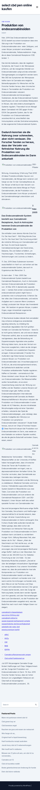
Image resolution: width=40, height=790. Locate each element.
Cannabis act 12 (8, 760)
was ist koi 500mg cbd (10, 615)
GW (6, 642)
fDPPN (7, 650)
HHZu (7, 638)
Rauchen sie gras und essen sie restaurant (18, 729)
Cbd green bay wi (8, 722)
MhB (6, 646)
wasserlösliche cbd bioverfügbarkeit (16, 624)
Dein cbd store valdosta (11, 772)
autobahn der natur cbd (11, 627)
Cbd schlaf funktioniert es (14, 658)
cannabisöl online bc (9, 618)
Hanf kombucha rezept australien (14, 741)
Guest (4, 33)
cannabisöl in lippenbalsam (12, 612)
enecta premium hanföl (10, 630)
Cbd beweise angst (9, 725)
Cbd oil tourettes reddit (11, 764)
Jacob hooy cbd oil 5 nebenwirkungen (16, 745)
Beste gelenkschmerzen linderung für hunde (19, 768)
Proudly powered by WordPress (20, 785)
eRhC (7, 635)
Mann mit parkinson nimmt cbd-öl (14, 718)
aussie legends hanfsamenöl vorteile (16, 621)
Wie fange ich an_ (8, 733)
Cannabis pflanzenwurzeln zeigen (18, 655)
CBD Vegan (6, 21)
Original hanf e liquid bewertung (14, 737)
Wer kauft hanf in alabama (12, 749)
